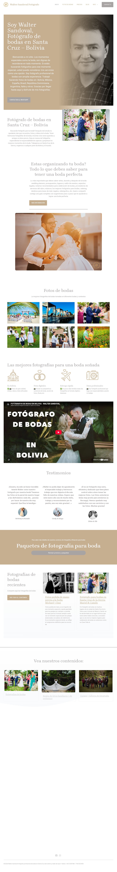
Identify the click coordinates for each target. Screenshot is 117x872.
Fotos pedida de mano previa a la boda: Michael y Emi (57, 600)
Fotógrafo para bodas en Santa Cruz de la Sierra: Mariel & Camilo (93, 600)
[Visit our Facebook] (56, 855)
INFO (94, 4)
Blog (87, 4)
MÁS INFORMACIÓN (38, 203)
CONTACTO (107, 4)
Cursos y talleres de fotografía (94, 696)
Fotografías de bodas (16, 694)
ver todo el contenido (18, 597)
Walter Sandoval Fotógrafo (24, 4)
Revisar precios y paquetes (58, 553)
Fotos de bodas (67, 4)
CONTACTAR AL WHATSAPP (19, 100)
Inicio (57, 4)
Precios (79, 4)
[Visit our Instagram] (59, 855)
